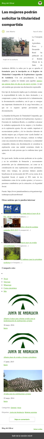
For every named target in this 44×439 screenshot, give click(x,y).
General (13, 408)
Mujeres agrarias (31, 412)
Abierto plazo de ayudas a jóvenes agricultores (20, 357)
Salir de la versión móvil (22, 436)
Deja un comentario (22, 419)
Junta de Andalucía (17, 412)
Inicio (6, 328)
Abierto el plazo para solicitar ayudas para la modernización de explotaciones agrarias (19, 319)
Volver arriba (38, 429)
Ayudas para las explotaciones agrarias (17, 394)
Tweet (6, 278)
